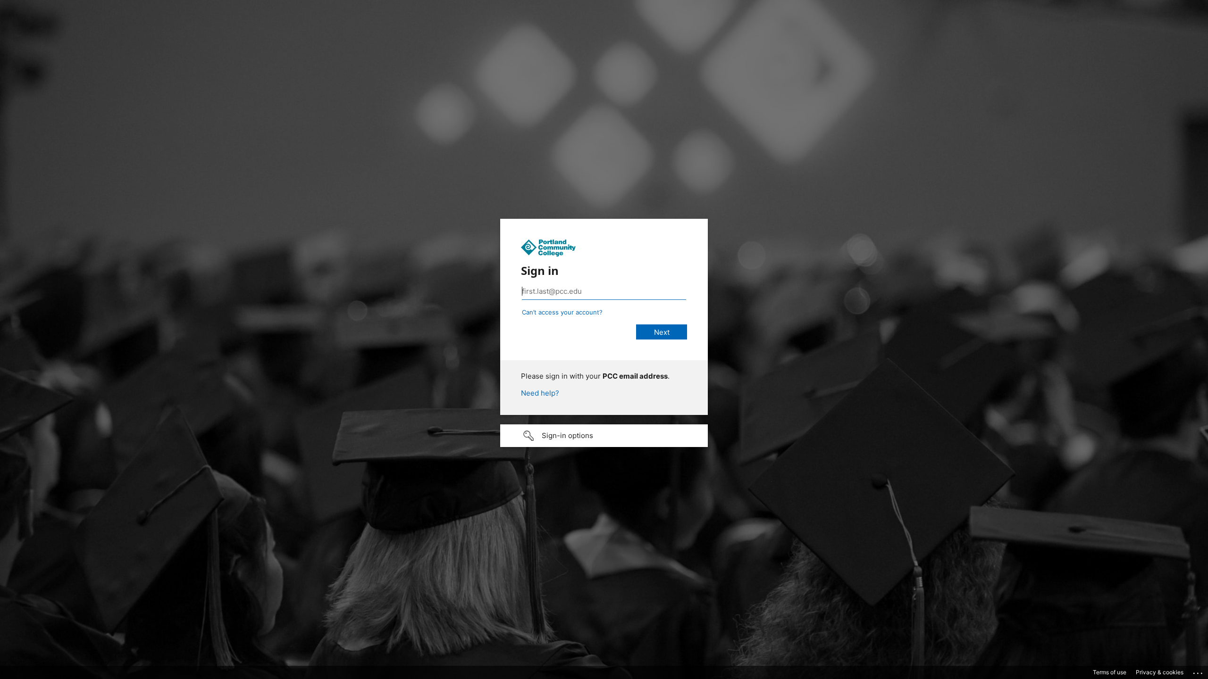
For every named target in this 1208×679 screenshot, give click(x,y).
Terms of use (1109, 672)
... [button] (1198, 671)
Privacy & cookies (1159, 672)
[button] (604, 435)
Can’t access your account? (562, 312)
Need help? (540, 393)
